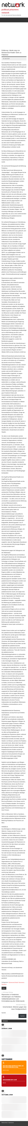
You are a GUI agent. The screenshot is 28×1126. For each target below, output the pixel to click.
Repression (21, 982)
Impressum (11, 1122)
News (4, 988)
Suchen (4, 1012)
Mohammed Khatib (13, 982)
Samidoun (4, 984)
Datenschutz (5, 1122)
